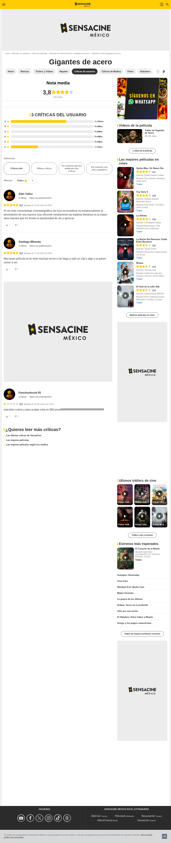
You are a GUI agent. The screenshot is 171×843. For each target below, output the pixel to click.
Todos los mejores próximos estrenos (142, 634)
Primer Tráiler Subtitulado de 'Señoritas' (125, 502)
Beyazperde (148, 815)
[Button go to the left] (158, 72)
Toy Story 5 (142, 192)
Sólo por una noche (127, 611)
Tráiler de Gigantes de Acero (154, 131)
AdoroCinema (104, 820)
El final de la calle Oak (147, 286)
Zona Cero (122, 581)
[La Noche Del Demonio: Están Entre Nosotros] (125, 249)
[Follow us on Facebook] (31, 818)
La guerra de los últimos (130, 599)
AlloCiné (95, 815)
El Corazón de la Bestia (147, 548)
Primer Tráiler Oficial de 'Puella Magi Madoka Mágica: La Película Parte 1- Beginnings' (160, 502)
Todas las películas (39, 53)
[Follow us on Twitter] (40, 818)
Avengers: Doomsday (128, 575)
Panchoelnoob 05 (30, 392)
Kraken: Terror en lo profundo (132, 605)
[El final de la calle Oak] (125, 296)
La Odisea (141, 215)
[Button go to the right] (164, 72)
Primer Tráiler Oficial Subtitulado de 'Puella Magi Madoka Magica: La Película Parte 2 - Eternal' (142, 502)
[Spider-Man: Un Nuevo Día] (125, 178)
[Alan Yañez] (9, 195)
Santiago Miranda (30, 241)
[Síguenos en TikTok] (58, 818)
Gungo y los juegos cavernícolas (134, 623)
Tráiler (138, 560)
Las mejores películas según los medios (27, 444)
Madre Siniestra (125, 593)
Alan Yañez (26, 193)
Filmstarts (120, 815)
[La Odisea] (125, 225)
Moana (139, 263)
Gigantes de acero (81, 53)
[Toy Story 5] (125, 202)
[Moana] (125, 273)
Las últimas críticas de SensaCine (23, 435)
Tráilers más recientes (142, 535)
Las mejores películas (17, 440)
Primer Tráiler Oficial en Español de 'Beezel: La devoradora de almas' (125, 524)
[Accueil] (83, 4)
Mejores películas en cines (142, 315)
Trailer (139, 184)
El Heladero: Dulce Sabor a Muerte (135, 617)
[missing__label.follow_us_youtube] (21, 818)
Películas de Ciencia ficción (61, 53)
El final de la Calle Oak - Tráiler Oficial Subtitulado (160, 524)
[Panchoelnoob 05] (9, 394)
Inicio (7, 53)
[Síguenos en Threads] (67, 818)
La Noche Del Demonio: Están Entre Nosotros (151, 240)
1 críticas (23, 198)
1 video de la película (142, 151)
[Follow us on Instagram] (49, 818)
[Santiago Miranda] (9, 243)
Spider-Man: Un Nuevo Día (149, 168)
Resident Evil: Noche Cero (130, 587)
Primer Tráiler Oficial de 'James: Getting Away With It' (142, 524)
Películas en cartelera (20, 53)
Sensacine (143, 820)
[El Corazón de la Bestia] (125, 558)
